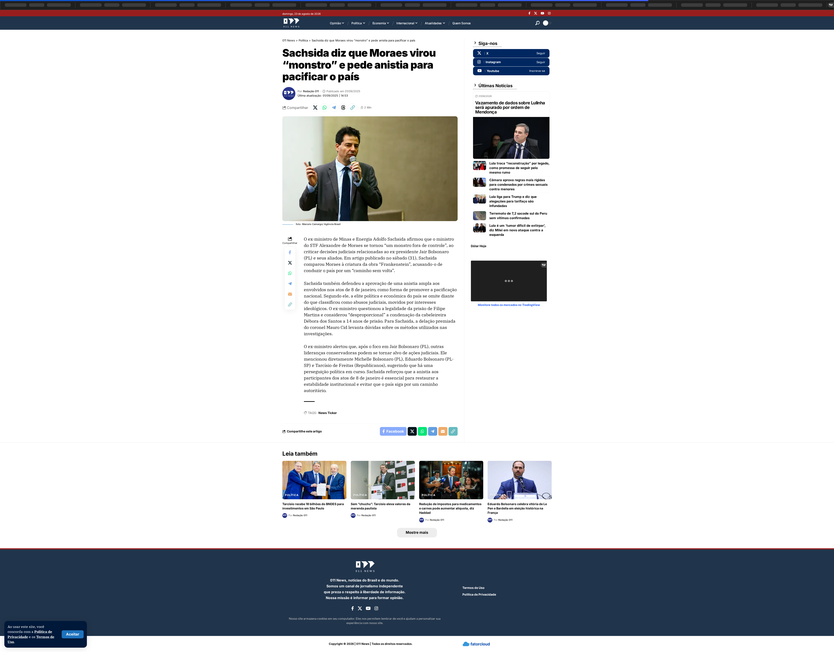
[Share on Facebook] (290, 252)
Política (292, 495)
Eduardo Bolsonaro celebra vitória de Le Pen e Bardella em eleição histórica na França (517, 508)
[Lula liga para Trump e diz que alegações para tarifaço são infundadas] (479, 199)
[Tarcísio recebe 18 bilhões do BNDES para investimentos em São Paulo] (314, 480)
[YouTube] (542, 13)
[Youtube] (511, 71)
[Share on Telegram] (333, 107)
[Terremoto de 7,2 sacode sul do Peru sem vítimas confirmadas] (479, 215)
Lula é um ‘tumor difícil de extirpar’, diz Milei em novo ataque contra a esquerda (517, 230)
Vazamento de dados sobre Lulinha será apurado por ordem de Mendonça (510, 107)
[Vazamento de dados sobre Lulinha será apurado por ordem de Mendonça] (511, 138)
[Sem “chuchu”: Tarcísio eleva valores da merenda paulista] (383, 480)
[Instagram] (549, 13)
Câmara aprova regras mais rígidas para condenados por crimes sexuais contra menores (518, 184)
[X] (535, 13)
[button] (73, 634)
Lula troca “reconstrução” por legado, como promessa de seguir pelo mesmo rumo (519, 167)
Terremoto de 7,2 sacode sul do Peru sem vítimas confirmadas (518, 215)
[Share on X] (315, 107)
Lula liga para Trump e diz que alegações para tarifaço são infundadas (513, 201)
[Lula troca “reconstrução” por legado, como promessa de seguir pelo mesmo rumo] (479, 165)
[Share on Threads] (343, 107)
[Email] (290, 294)
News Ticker (327, 413)
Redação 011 (311, 91)
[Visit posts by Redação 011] (288, 93)
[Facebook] (529, 13)
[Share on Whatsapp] (324, 107)
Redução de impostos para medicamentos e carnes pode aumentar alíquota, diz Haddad (450, 508)
